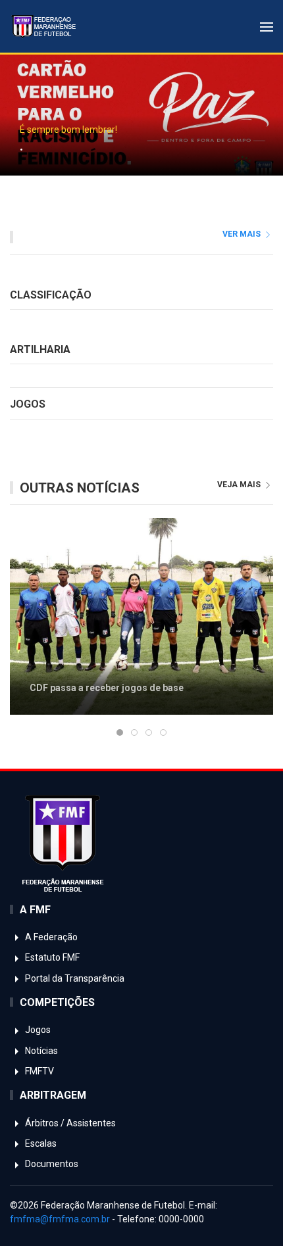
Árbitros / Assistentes (69, 1123)
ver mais (242, 234)
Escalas (40, 1143)
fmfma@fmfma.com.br (60, 1219)
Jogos (37, 1029)
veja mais (240, 484)
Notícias (40, 1050)
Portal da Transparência (73, 978)
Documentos (50, 1164)
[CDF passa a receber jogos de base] (141, 615)
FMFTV (38, 1071)
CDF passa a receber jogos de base (107, 688)
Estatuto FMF (51, 957)
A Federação (50, 937)
